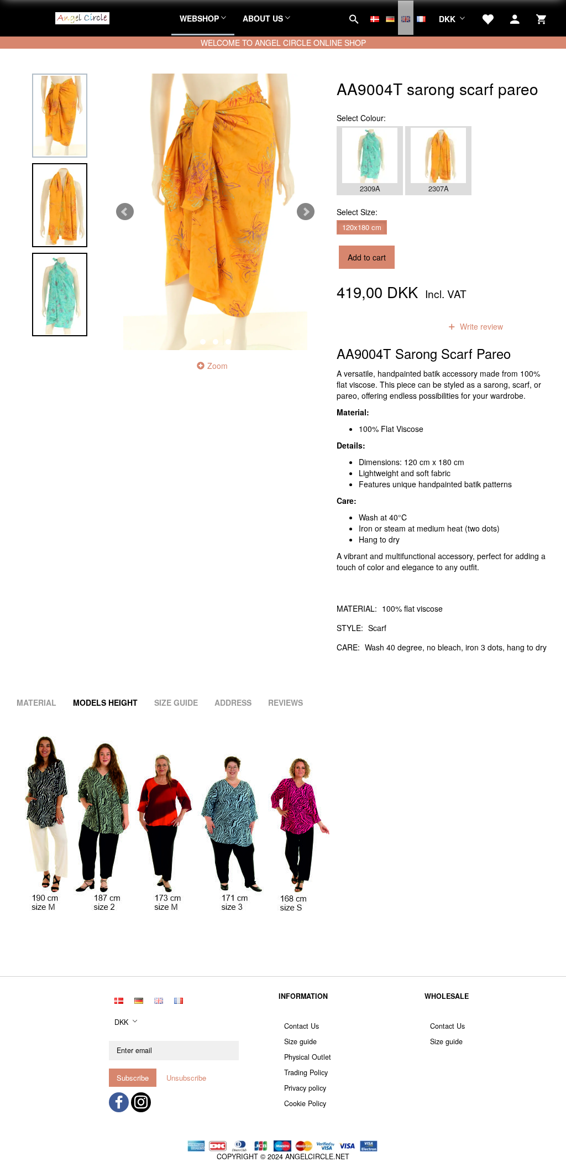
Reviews (285, 702)
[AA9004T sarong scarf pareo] (215, 212)
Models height (105, 702)
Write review (480, 326)
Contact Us (301, 1026)
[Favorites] (487, 18)
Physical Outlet (307, 1057)
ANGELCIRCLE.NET (317, 1156)
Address (232, 702)
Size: (357, 211)
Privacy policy (305, 1088)
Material (36, 702)
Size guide (300, 1041)
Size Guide (176, 702)
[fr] (421, 18)
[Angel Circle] (82, 16)
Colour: (361, 117)
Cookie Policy (305, 1103)
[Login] (515, 18)
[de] (390, 18)
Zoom (217, 365)
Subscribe (133, 1077)
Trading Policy (306, 1072)
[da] (374, 18)
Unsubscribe (186, 1077)
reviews (413, 326)
